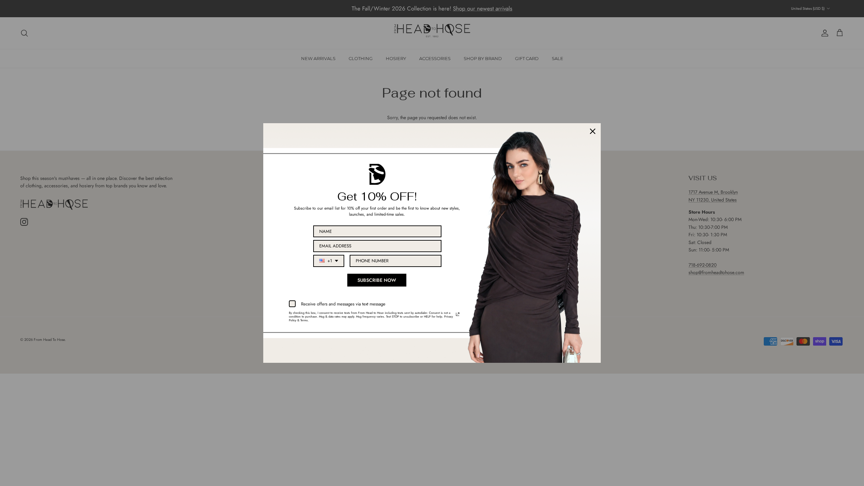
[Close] (593, 131)
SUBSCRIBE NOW (376, 280)
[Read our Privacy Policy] (458, 314)
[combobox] (328, 261)
